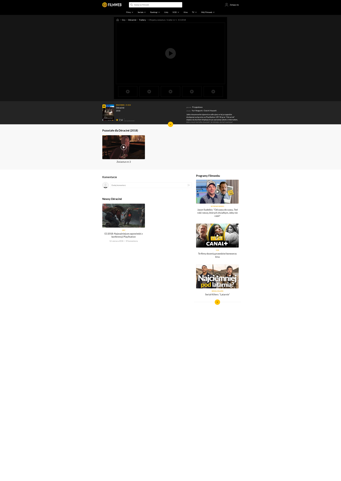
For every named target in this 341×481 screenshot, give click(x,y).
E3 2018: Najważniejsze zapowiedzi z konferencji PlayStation (124, 235)
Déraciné (132, 19)
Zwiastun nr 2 (124, 161)
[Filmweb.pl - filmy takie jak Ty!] (111, 4)
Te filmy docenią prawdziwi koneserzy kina (217, 255)
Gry (123, 19)
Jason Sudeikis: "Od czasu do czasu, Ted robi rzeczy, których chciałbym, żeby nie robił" (217, 212)
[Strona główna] (117, 19)
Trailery (142, 19)
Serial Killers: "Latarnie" (217, 294)
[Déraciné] (108, 112)
